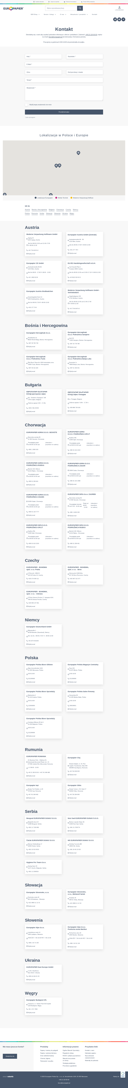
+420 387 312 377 (74, 579)
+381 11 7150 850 (32, 827)
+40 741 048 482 (32, 794)
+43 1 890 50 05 (32, 277)
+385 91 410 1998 (74, 481)
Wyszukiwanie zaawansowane (90, 1057)
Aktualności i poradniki (78, 14)
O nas (62, 14)
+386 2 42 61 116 (74, 943)
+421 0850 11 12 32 (74, 903)
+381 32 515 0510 (32, 849)
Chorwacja (60, 209)
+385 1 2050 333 (32, 450)
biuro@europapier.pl (56, 37)
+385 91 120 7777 (32, 512)
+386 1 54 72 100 (32, 943)
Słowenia (57, 213)
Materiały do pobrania (91, 1060)
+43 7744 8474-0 (32, 250)
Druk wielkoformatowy (47, 1055)
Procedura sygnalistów (70, 1066)
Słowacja (49, 213)
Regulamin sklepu (68, 1053)
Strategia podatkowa (69, 1063)
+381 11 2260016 (32, 872)
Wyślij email (30, 254)
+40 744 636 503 (74, 771)
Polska (27, 213)
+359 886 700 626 (74, 408)
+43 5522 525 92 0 (74, 277)
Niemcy (75, 209)
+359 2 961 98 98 (32, 408)
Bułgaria (52, 209)
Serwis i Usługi (49, 14)
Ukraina (65, 213)
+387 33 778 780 (74, 344)
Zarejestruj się (10, 1056)
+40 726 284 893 (74, 794)
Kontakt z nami (89, 1050)
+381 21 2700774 (74, 827)
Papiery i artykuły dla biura (48, 1053)
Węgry (72, 213)
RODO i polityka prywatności (71, 1055)
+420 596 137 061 (32, 603)
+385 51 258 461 (32, 481)
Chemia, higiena (45, 1058)
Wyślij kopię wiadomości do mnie (40, 104)
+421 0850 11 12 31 (33, 903)
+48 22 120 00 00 (91, 34)
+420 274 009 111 (32, 579)
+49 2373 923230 (32, 641)
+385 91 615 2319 (74, 450)
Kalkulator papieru (90, 1053)
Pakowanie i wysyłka (46, 1061)
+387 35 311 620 (32, 368)
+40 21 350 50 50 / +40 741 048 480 (38, 772)
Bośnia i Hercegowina (39, 209)
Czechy (68, 209)
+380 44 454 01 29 (32, 976)
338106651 (72, 706)
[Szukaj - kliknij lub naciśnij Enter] (80, 8)
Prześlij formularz (64, 112)
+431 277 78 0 (73, 250)
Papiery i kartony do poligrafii (49, 1050)
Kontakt (94, 14)
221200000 (30, 679)
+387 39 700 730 (32, 343)
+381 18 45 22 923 (74, 849)
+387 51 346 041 (74, 368)
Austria (27, 209)
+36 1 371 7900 (31, 1009)
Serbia (42, 213)
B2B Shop (34, 14)
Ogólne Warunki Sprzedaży (71, 1050)
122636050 (30, 706)
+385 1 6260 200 (74, 512)
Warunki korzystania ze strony (69, 1059)
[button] (115, 19)
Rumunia (35, 213)
